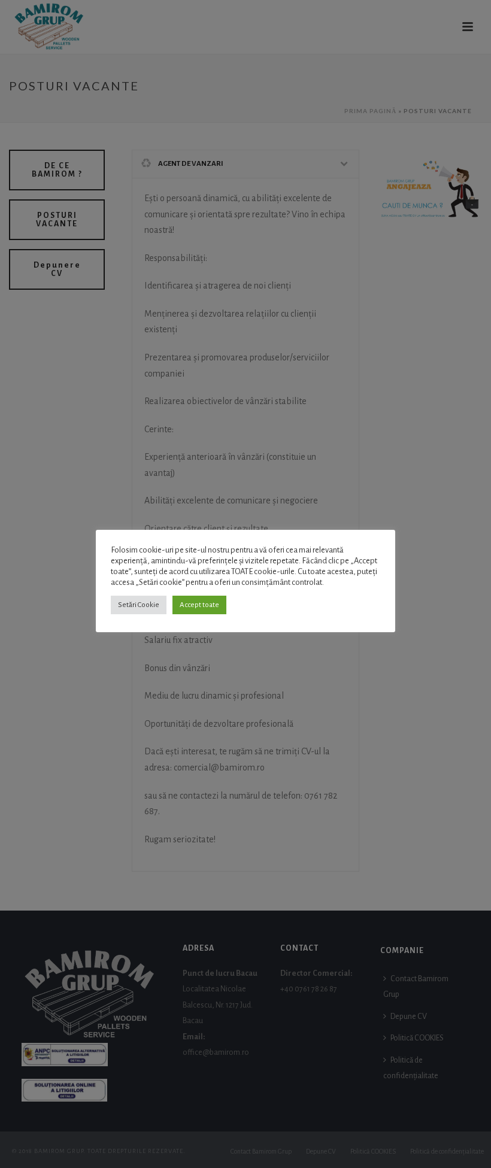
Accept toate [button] (199, 605)
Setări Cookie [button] (138, 605)
